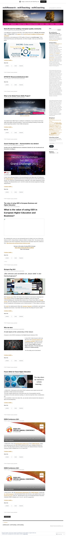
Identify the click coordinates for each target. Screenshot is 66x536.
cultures (60, 122)
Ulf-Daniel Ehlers (17, 206)
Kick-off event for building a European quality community (22, 29)
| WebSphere (57, 24)
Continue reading (8, 60)
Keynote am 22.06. (8, 495)
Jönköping (59, 128)
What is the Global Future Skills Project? (17, 96)
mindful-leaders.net (58, 43)
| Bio (8, 24)
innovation (50, 128)
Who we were (8, 327)
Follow (51, 146)
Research (51, 135)
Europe (60, 126)
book (50, 122)
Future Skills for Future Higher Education (17, 372)
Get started (43, 1)
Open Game (51, 132)
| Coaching (52, 24)
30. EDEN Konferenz (9, 494)
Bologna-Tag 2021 (10, 269)
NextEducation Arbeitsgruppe (22, 492)
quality (54, 133)
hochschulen (53, 127)
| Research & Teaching (21, 24)
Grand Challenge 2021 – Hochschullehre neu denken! (21, 144)
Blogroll (8, 72)
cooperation (56, 122)
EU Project (56, 126)
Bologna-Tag (9, 297)
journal (56, 128)
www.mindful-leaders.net (53, 40)
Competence (53, 122)
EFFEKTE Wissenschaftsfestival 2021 (16, 77)
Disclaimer (6, 522)
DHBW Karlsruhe (9, 178)
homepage (56, 127)
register (19, 34)
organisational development (57, 132)
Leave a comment (14, 72)
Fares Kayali (7, 298)
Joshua (54, 128)
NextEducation (51, 57)
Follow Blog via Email (54, 137)
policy (50, 133)
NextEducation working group (22, 443)
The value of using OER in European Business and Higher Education (20, 204)
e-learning (58, 123)
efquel (51, 126)
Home (5, 24)
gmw (50, 127)
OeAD (7, 306)
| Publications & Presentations (32, 24)
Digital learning (51, 123)
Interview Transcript (27, 306)
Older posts (7, 516)
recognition (58, 133)
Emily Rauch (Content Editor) (20, 30)
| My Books (42, 24)
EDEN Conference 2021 (11, 419)
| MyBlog (47, 24)
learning (51, 129)
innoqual (60, 127)
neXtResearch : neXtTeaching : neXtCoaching (24, 7)
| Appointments (13, 24)
